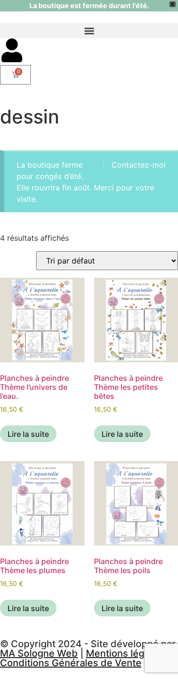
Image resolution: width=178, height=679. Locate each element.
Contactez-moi (139, 165)
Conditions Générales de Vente (70, 663)
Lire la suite (28, 434)
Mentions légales (124, 653)
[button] (89, 30)
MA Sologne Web (39, 653)
